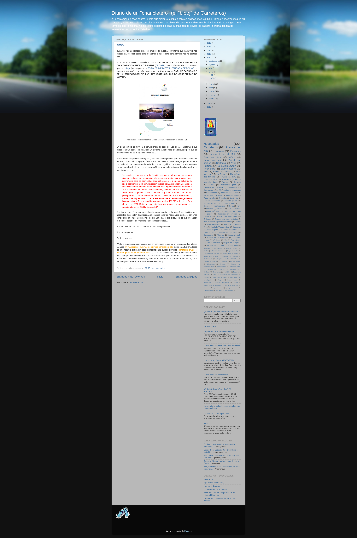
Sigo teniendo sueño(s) (214, 483)
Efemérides (211, 264)
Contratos (221, 163)
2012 (209, 58)
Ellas (206, 171)
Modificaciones (219, 206)
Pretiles (238, 222)
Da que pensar (235, 261)
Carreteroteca (209, 190)
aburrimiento (233, 246)
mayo (211, 84)
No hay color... (210, 326)
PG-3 (225, 240)
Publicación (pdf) (228, 185)
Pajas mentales (210, 198)
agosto (212, 65)
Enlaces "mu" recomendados (226, 219)
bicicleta (206, 288)
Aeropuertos (218, 248)
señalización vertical (213, 187)
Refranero (220, 209)
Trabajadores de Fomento (215, 489)
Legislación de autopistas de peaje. (219, 331)
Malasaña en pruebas (232, 190)
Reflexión (209, 209)
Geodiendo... (209, 479)
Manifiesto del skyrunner (229, 274)
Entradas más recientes (130, 276)
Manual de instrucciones (217, 238)
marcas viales (208, 290)
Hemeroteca (217, 272)
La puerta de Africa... (213, 486)
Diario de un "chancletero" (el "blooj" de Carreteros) (169, 13)
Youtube (220, 151)
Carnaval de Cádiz (227, 166)
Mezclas (206, 277)
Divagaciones (230, 203)
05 (212, 75)
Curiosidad (223, 261)
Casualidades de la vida (230, 253)
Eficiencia (207, 219)
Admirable (207, 248)
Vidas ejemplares (213, 224)
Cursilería (207, 216)
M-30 (219, 190)
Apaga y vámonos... (213, 211)
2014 (209, 50)
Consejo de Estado (210, 261)
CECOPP (160, 65)
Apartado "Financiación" (220, 227)
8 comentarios (158, 268)
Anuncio (225, 182)
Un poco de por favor (215, 246)
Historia (219, 195)
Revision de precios (222, 282)
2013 (209, 54)
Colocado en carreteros (227, 232)
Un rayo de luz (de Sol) (222, 154)
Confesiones (208, 259)
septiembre (214, 61)
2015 (209, 47)
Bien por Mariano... (218, 251)
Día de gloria (208, 195)
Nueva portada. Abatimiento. (216, 375)
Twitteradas (209, 168)
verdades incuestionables (224, 290)
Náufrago (216, 240)
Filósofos (220, 235)
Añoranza (233, 188)
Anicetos (227, 224)
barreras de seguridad (212, 203)
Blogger (187, 531)
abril (211, 88)
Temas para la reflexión (212, 285)
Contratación (208, 235)
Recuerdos (207, 282)
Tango (235, 282)
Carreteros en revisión (227, 214)
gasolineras (218, 288)
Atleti (233, 163)
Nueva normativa (231, 195)
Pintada (211, 185)
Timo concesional (213, 157)
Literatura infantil (234, 235)
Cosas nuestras (212, 160)
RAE (234, 177)
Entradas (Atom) (136, 282)
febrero (212, 95)
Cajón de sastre (232, 251)
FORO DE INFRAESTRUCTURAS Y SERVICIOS (171, 68)
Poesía (216, 171)
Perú (239, 206)
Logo (214, 274)
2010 (209, 107)
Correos (237, 182)
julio (211, 68)
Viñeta (232, 157)
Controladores (211, 193)
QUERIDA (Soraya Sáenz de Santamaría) (222, 312)
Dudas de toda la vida (229, 193)
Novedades (211, 143)
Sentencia (234, 198)
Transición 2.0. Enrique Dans (216, 414)
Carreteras (235, 151)
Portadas (208, 166)
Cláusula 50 (209, 232)
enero (212, 99)
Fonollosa (226, 179)
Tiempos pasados (231, 285)
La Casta (221, 174)
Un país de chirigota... (232, 243)
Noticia (231, 206)
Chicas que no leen (211, 256)
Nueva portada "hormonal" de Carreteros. (222, 346)
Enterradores (221, 266)
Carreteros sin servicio (211, 253)
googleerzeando (231, 288)
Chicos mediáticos (230, 230)
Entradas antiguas (186, 276)
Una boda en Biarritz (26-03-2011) (219, 360)
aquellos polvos (231, 201)
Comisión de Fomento (230, 256)
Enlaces (222, 264)
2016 (209, 43)
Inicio (160, 276)
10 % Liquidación (234, 209)
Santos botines (228, 168)
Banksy (206, 251)
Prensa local (232, 280)
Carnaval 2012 (210, 179)
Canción (227, 171)
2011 (209, 103)
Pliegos (220, 280)
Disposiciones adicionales (226, 216)
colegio (127, 68)
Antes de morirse (232, 248)
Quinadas (223, 198)
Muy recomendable (220, 277)
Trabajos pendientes (212, 201)
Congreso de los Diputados (227, 259)
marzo (212, 91)
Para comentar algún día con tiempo (218, 222)
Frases (224, 177)
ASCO (120, 45)
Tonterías (216, 243)
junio (211, 72)
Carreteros (211, 147)
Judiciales (227, 272)
